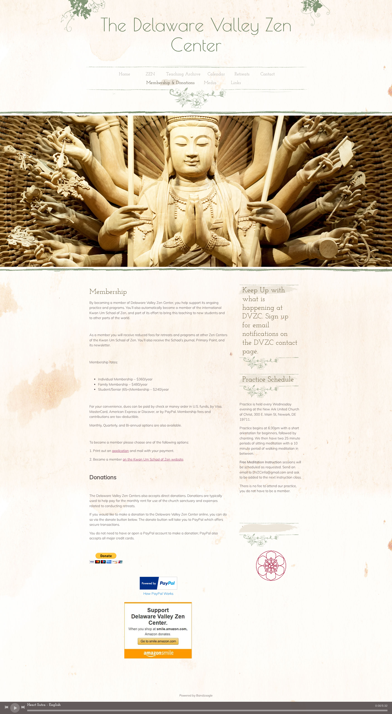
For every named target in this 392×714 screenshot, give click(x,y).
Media (210, 83)
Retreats (242, 74)
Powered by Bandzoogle (196, 695)
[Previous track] (7, 707)
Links (236, 83)
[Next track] (23, 707)
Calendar (216, 74)
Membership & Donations (170, 83)
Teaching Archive (183, 74)
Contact (267, 74)
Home (124, 74)
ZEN (150, 74)
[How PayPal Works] (158, 588)
